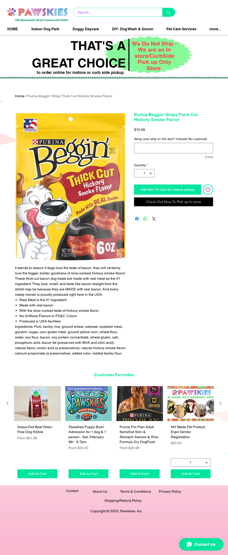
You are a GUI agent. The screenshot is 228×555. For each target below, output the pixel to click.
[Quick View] (37, 403)
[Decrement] (137, 173)
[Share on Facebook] (137, 218)
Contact (72, 491)
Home (19, 96)
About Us (100, 491)
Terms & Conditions (135, 491)
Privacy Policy (170, 491)
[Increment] (151, 173)
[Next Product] (220, 403)
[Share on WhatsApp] (145, 218)
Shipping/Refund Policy (123, 500)
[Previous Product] (7, 403)
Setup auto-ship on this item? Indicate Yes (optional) (170, 139)
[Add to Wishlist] (208, 189)
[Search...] (168, 12)
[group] (114, 434)
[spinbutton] (144, 173)
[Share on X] (154, 218)
